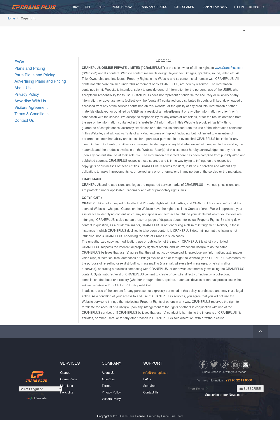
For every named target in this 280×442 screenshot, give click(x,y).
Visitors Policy (111, 399)
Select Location (214, 7)
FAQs (19, 61)
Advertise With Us (30, 100)
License (140, 416)
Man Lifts (66, 385)
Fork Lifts (66, 392)
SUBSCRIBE (252, 388)
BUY (76, 7)
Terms (106, 385)
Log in (239, 7)
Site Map (149, 385)
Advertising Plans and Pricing (40, 81)
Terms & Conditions (31, 113)
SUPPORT (152, 363)
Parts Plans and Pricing (34, 74)
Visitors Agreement (31, 107)
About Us (22, 87)
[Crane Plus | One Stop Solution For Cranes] (34, 7)
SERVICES (70, 363)
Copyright (103, 416)
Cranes (65, 372)
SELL (88, 7)
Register (256, 7)
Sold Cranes (184, 7)
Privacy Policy (26, 94)
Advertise (108, 379)
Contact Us (24, 120)
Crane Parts (68, 379)
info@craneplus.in (155, 372)
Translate (40, 398)
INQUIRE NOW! (122, 7)
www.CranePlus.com (229, 67)
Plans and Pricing (152, 7)
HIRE (102, 7)
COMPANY (111, 363)
